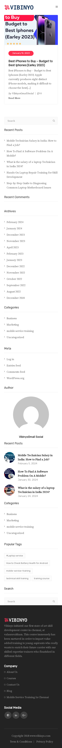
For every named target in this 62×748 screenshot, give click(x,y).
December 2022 (16, 266)
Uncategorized (15, 337)
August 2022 (14, 291)
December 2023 (16, 234)
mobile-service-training (18, 571)
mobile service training (20, 331)
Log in (10, 359)
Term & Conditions (21, 741)
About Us (12, 672)
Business (12, 318)
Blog (9, 691)
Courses (11, 678)
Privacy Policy (44, 741)
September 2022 (16, 285)
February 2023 (15, 253)
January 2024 (14, 228)
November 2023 (16, 241)
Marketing (13, 324)
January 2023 (14, 260)
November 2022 (16, 272)
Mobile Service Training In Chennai (28, 697)
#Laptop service (14, 555)
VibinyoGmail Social (23, 93)
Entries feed (14, 365)
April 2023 (13, 247)
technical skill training (17, 578)
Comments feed (16, 372)
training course (41, 578)
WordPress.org (15, 378)
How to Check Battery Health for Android (27, 563)
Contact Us (13, 684)
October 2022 (14, 279)
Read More (14, 98)
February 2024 (15, 222)
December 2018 (16, 298)
